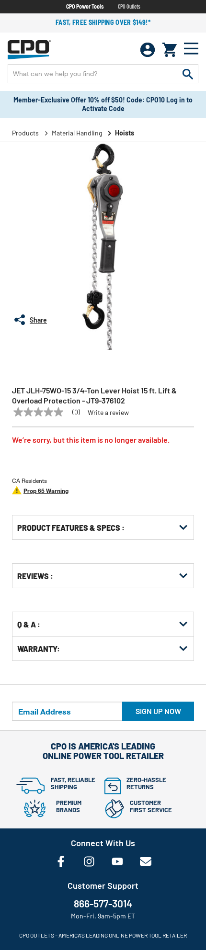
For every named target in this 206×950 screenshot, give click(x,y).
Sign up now (158, 710)
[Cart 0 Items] (169, 50)
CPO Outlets (129, 6)
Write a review (108, 412)
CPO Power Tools (84, 6)
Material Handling (77, 133)
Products (25, 133)
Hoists (124, 133)
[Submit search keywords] (188, 74)
